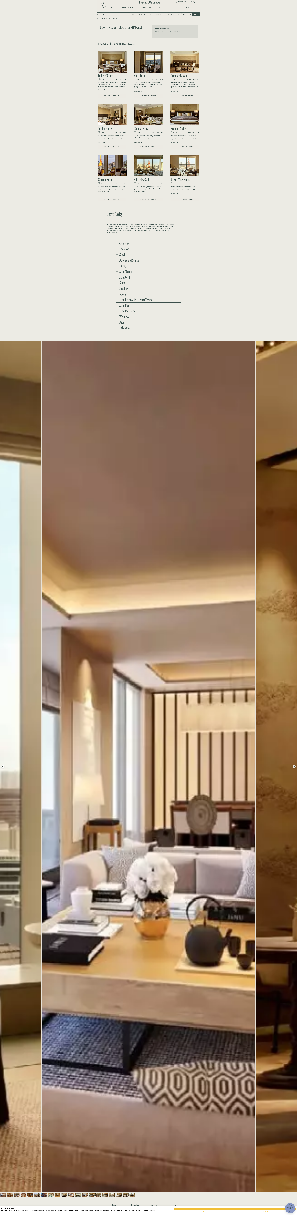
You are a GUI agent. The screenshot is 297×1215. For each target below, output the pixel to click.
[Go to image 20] (132, 1195)
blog (174, 7)
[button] (112, 62)
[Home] (97, 18)
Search (196, 14)
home (112, 7)
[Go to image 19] (126, 1195)
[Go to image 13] (85, 1195)
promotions (146, 7)
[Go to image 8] (51, 1195)
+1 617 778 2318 (182, 2)
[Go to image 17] (112, 1195)
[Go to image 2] (10, 1195)
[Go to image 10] (64, 1195)
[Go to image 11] (71, 1195)
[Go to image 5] (30, 1195)
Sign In (195, 2)
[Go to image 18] (119, 1195)
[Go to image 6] (37, 1195)
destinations (127, 7)
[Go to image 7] (44, 1195)
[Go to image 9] (57, 1195)
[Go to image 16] (105, 1195)
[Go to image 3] (17, 1195)
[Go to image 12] (78, 1195)
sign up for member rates (112, 95)
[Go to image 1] (3, 1195)
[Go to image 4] (23, 1195)
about (161, 7)
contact (187, 7)
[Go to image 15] (98, 1195)
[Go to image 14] (91, 1195)
